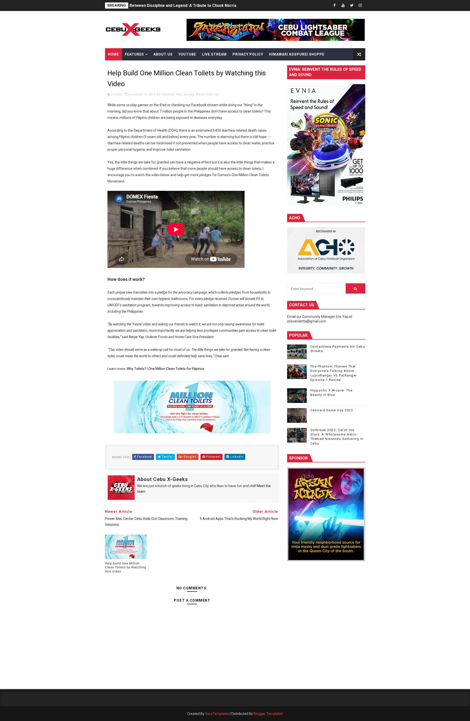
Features (134, 54)
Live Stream (214, 54)
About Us (163, 54)
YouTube (187, 54)
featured (168, 94)
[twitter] (351, 5)
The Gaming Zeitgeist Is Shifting (159, 5)
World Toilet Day (207, 94)
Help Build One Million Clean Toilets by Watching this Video (125, 567)
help (179, 94)
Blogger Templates (268, 714)
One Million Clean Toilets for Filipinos (176, 369)
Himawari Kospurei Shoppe (296, 54)
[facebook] (334, 5)
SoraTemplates (217, 714)
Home (113, 54)
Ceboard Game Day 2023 (331, 410)
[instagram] (360, 5)
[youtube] (343, 5)
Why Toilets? (136, 369)
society (189, 94)
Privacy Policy (248, 54)
